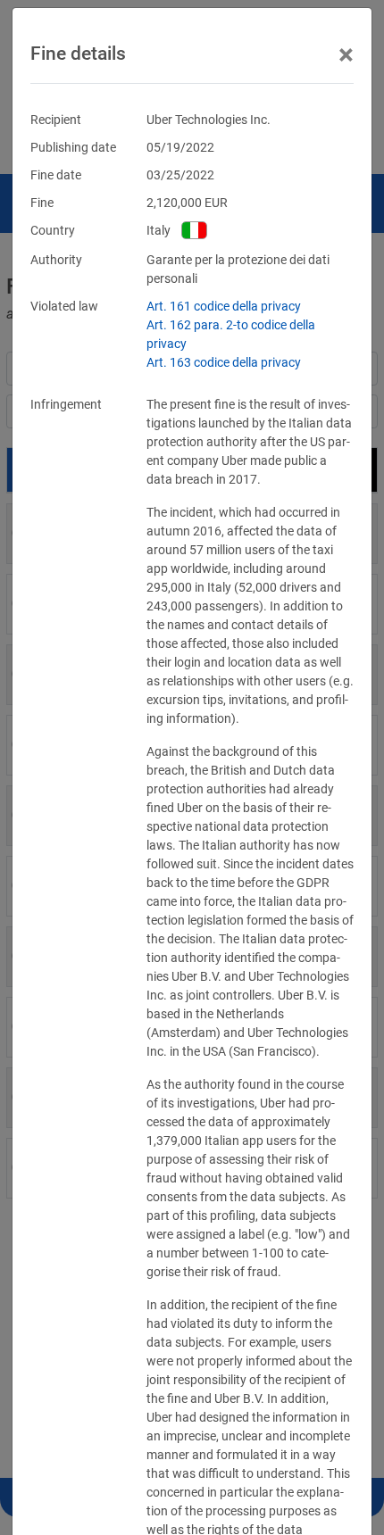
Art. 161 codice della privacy (223, 306)
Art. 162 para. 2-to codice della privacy (230, 334)
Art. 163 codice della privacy (223, 362)
